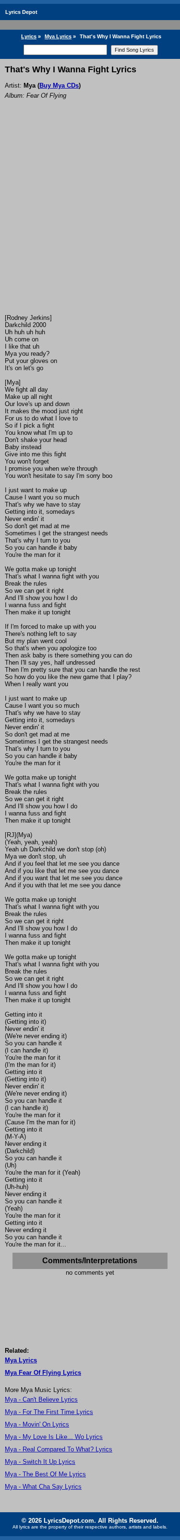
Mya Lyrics (58, 36)
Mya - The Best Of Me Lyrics (45, 1474)
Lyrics (28, 36)
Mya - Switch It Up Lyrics (40, 1461)
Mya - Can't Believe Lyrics (41, 1399)
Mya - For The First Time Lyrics (49, 1411)
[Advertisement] (90, 219)
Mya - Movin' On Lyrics (37, 1424)
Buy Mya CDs (59, 85)
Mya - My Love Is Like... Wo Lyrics (54, 1436)
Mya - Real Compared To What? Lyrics (58, 1449)
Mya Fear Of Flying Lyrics (43, 1372)
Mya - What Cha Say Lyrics (43, 1486)
